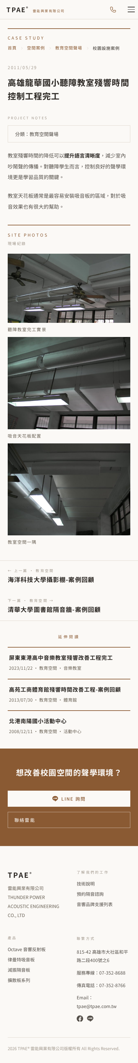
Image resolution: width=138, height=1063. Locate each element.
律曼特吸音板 (21, 959)
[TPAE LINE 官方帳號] (90, 1018)
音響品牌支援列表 (95, 904)
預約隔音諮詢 (90, 894)
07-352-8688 (112, 972)
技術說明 (86, 883)
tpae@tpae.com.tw (96, 1006)
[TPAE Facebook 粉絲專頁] (80, 1018)
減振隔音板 (19, 970)
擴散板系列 (19, 980)
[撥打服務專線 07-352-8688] (113, 10)
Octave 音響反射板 (27, 949)
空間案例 (36, 48)
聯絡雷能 (24, 820)
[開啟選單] (128, 10)
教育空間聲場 (68, 48)
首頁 (12, 48)
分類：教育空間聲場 (36, 134)
